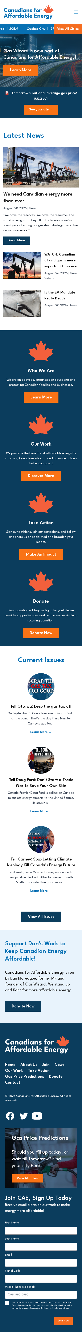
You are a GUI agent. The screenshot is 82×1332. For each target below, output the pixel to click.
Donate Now (41, 633)
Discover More (41, 476)
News (33, 208)
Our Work (14, 1071)
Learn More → (41, 732)
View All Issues (41, 917)
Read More (16, 240)
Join (46, 1065)
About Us (28, 1065)
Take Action (39, 1071)
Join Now (63, 1320)
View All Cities (68, 29)
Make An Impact (41, 554)
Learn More (20, 70)
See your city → (41, 109)
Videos (49, 278)
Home (10, 1065)
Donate (55, 1077)
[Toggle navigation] (78, 12)
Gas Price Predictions (24, 1077)
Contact (12, 1083)
